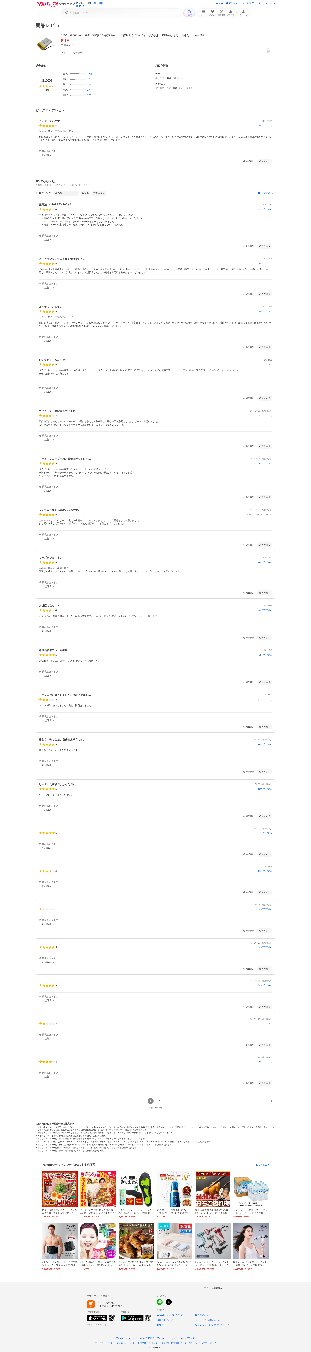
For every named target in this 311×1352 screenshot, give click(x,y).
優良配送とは (202, 1315)
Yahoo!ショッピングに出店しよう (250, 3)
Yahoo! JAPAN (224, 3)
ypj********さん (265, 655)
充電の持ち (98, 193)
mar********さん (265, 562)
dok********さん (265, 209)
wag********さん (265, 610)
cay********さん (265, 364)
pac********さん (265, 699)
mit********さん (265, 833)
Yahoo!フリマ (188, 1338)
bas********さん (265, 985)
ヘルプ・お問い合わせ (190, 1343)
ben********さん (265, 871)
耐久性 (85, 193)
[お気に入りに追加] (268, 51)
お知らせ (161, 1325)
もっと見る (261, 1164)
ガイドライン (153, 1343)
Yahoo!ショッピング (126, 1338)
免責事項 (165, 1343)
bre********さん (265, 1061)
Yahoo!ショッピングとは (169, 1315)
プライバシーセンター (126, 1343)
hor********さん (265, 463)
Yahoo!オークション (167, 1338)
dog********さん (265, 744)
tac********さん (265, 909)
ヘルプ (272, 3)
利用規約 (142, 1343)
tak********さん (265, 1023)
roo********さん (265, 125)
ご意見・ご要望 (209, 1343)
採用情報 (175, 1343)
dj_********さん (265, 415)
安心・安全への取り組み (207, 1320)
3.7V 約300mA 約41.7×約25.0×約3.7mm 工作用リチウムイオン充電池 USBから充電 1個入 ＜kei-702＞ (134, 35)
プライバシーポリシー (105, 1343)
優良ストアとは (165, 1320)
